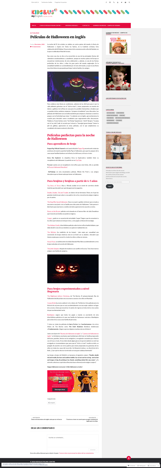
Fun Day (122, 115)
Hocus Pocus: (51, 241)
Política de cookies (43, 464)
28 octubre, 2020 (39, 44)
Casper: (50, 218)
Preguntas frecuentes (61, 2)
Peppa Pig (81, 148)
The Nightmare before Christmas (58, 296)
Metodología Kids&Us (123, 117)
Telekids (119, 120)
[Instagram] (110, 2)
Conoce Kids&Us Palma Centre (50, 25)
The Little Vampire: (53, 249)
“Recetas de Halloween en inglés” (70, 333)
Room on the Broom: (54, 211)
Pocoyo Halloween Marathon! (58, 167)
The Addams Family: (53, 225)
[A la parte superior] (129, 458)
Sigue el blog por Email (114, 167)
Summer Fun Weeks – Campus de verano (106, 25)
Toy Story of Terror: (54, 185)
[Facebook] (106, 2)
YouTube (78, 160)
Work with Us (35, 2)
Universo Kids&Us (71, 25)
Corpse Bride (51, 303)
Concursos (120, 112)
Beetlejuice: (51, 315)
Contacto (86, 25)
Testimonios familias (46, 2)
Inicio (34, 25)
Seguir (109, 186)
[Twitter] (121, 2)
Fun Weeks (110, 117)
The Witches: (51, 232)
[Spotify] (113, 2)
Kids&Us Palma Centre (45, 462)
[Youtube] (117, 2)
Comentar (92, 449)
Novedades (110, 120)
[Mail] (125, 2)
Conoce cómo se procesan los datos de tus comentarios (76, 453)
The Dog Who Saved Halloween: (57, 202)
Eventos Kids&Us (112, 115)
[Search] (129, 2)
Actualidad (34, 33)
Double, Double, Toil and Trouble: (58, 192)
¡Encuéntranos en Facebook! (116, 98)
